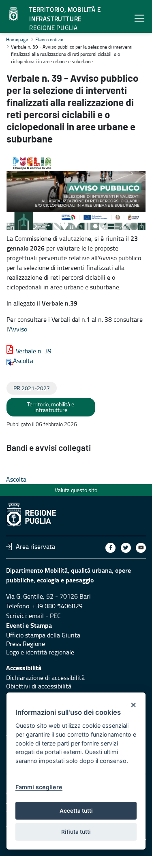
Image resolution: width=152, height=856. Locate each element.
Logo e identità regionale (40, 652)
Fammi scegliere (38, 787)
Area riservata (35, 546)
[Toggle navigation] (139, 18)
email (36, 615)
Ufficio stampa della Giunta (43, 635)
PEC (55, 615)
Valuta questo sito (76, 490)
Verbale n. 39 (33, 350)
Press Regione (25, 643)
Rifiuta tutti (76, 831)
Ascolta (23, 360)
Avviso (19, 329)
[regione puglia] (14, 14)
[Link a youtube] (141, 548)
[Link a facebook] (110, 548)
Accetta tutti (76, 810)
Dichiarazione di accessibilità (45, 677)
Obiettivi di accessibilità (38, 686)
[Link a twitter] (126, 548)
